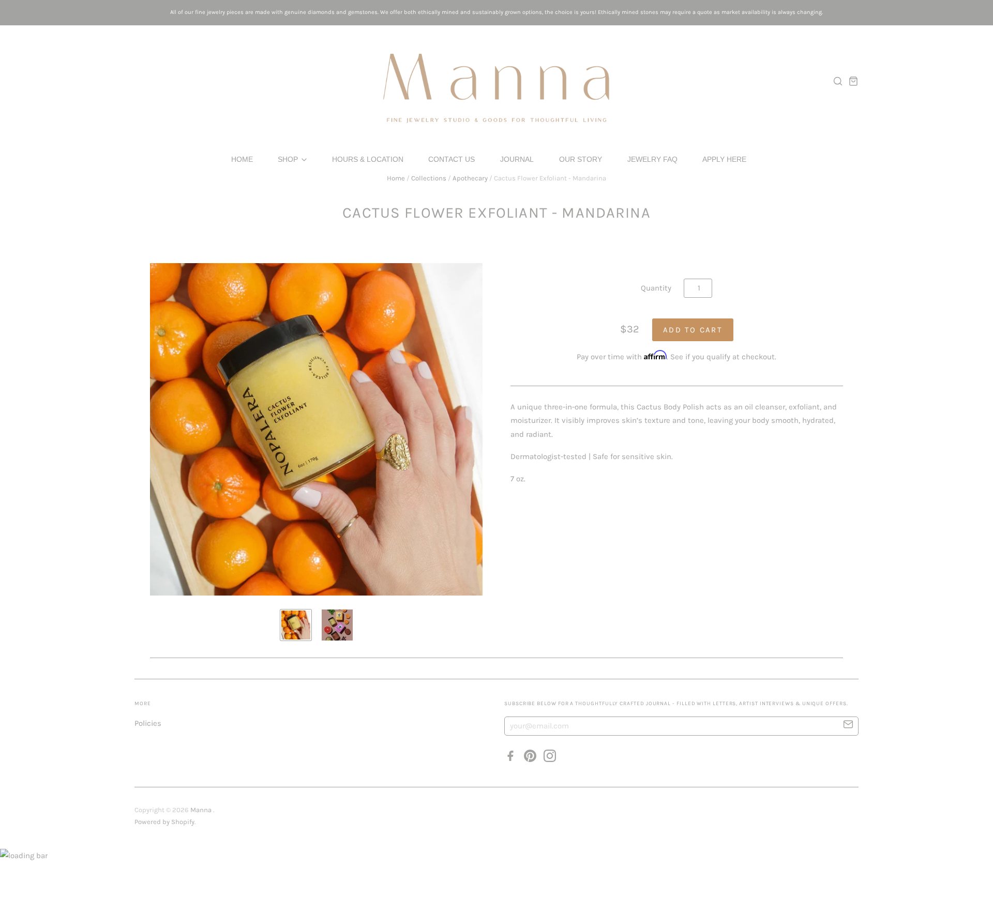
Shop (289, 159)
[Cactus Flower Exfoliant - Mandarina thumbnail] (295, 625)
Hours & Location (367, 159)
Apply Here (724, 159)
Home (242, 159)
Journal (517, 159)
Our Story (580, 159)
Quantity (656, 288)
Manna (201, 810)
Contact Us (451, 159)
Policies (147, 723)
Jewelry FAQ (652, 159)
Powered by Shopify (164, 822)
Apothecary (470, 178)
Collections (428, 178)
